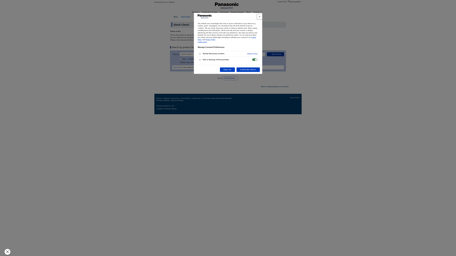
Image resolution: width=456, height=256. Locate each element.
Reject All (227, 70)
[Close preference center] (259, 16)
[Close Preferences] (7, 252)
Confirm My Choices (248, 70)
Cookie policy (202, 42)
